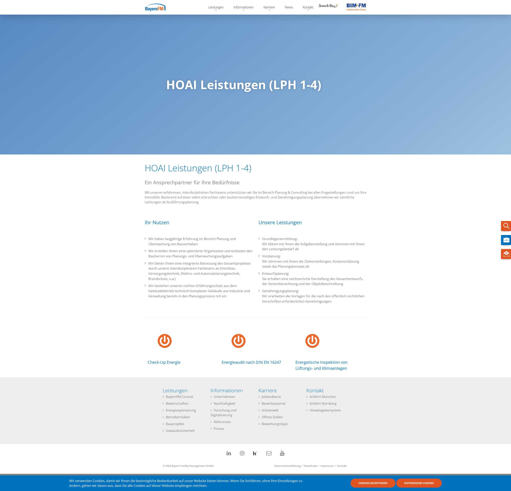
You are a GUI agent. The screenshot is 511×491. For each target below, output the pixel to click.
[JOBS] (506, 240)
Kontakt (342, 466)
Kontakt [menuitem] (306, 7)
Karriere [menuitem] (267, 7)
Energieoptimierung (181, 410)
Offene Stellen (272, 417)
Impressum (327, 466)
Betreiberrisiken (178, 417)
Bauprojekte (175, 424)
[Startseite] (159, 7)
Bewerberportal (273, 403)
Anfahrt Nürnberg (323, 403)
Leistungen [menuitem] (214, 7)
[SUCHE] (506, 226)
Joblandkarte (271, 396)
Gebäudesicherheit (180, 430)
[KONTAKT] (506, 254)
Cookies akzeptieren (372, 483)
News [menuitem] (289, 7)
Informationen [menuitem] (242, 7)
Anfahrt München (323, 396)
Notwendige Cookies (419, 483)
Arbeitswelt (270, 410)
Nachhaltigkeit (224, 403)
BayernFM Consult (179, 396)
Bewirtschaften (177, 403)
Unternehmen (224, 396)
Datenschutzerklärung (287, 466)
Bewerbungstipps (275, 424)
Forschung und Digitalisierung (224, 412)
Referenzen (222, 422)
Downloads (310, 466)
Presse (219, 428)
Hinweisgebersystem (325, 410)
